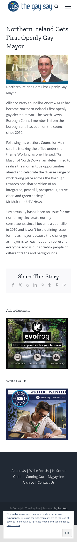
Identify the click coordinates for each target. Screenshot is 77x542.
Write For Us (39, 470)
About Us (18, 470)
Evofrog (62, 508)
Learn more (13, 525)
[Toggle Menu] (67, 6)
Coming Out (35, 476)
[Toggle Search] (56, 6)
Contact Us (46, 482)
